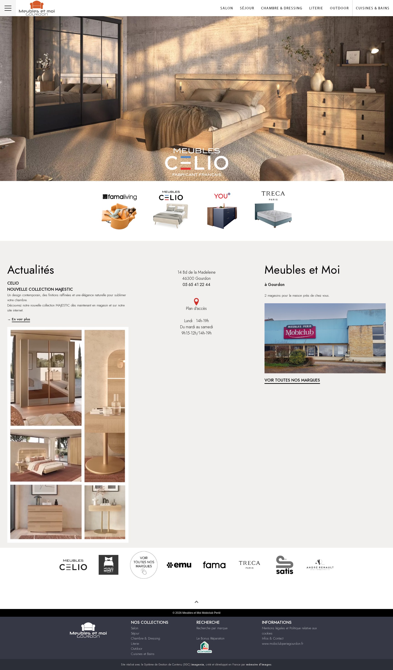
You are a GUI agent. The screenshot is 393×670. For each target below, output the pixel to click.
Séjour (247, 8)
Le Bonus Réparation (210, 638)
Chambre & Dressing (281, 8)
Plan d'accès (196, 308)
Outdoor (339, 8)
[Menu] (8, 8)
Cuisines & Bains (373, 8)
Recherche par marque (211, 628)
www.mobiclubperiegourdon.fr (282, 643)
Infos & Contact (272, 638)
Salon (226, 8)
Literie (316, 8)
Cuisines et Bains (142, 653)
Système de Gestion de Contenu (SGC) (174, 664)
